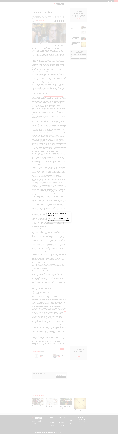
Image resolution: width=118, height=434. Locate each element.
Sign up (68, 220)
